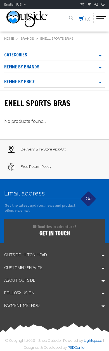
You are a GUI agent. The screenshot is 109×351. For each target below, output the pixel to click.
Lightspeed (93, 340)
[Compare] (82, 4)
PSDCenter (77, 347)
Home (9, 38)
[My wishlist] (89, 4)
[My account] (96, 4)
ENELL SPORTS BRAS (56, 38)
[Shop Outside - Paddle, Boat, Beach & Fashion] (27, 18)
